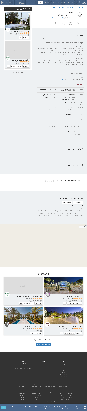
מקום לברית (21, 387)
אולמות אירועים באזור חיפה (65, 387)
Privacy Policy (23, 368)
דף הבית (63, 364)
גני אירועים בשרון (36, 393)
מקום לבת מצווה (21, 393)
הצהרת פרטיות (63, 376)
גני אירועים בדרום (51, 397)
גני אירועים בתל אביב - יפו (36, 395)
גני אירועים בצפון (36, 389)
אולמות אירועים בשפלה (50, 387)
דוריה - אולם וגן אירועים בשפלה (72, 296)
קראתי (3, 407)
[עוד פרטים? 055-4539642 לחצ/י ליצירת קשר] (63, 315)
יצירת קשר (70, 303)
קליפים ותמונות (71, 8)
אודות (81, 8)
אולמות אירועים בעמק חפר (66, 397)
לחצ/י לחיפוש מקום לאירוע (43, 344)
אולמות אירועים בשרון (51, 389)
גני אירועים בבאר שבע (51, 395)
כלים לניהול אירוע (70, 2)
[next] (47, 285)
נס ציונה (25, 37)
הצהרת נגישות (63, 374)
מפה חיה (82, 226)
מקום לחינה (21, 395)
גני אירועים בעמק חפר (36, 387)
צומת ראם (37, 333)
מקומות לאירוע (57, 2)
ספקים (48, 2)
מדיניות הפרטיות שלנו (48, 408)
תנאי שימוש (63, 372)
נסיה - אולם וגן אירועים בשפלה (32, 326)
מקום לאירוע (43, 364)
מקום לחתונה (21, 397)
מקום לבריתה (21, 389)
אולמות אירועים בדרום (66, 391)
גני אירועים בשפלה (36, 391)
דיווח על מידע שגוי (17, 72)
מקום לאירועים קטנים (36, 397)
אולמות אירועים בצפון (66, 399)
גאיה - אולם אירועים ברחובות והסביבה (19, 31)
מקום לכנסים (21, 399)
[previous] (80, 285)
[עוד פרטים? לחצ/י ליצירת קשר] (63, 285)
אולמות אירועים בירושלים (66, 393)
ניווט (53, 8)
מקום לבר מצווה (21, 391)
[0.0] (68, 18)
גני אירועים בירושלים (51, 399)
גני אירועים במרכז (51, 401)
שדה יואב (78, 303)
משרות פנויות (63, 370)
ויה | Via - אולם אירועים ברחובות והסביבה (18, 60)
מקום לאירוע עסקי (36, 399)
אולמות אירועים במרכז (66, 395)
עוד (62, 79)
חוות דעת (61, 8)
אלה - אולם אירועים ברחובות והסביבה (70, 326)
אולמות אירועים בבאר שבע (66, 389)
